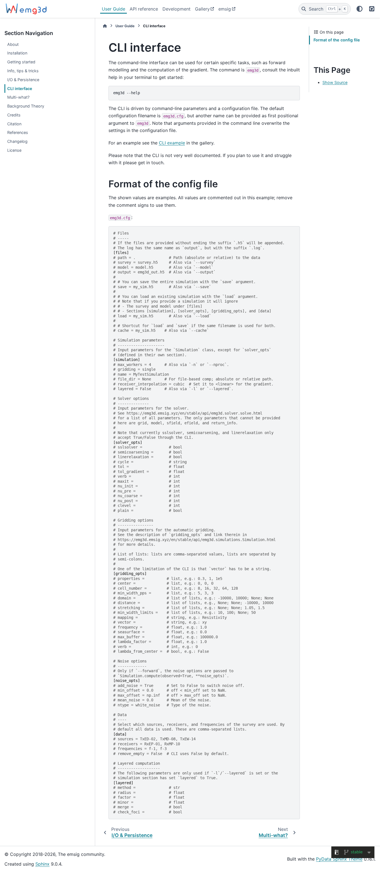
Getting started (21, 61)
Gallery (202, 9)
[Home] (105, 26)
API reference (144, 9)
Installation (17, 53)
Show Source (334, 82)
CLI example (172, 143)
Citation (14, 123)
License (14, 150)
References (17, 132)
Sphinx (42, 864)
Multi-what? (18, 97)
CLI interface (19, 88)
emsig (224, 9)
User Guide (113, 9)
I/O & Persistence (23, 79)
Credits (14, 115)
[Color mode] (359, 9)
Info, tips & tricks (23, 70)
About (13, 44)
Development (176, 9)
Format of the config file (337, 40)
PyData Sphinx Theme (339, 859)
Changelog (17, 141)
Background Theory (25, 106)
